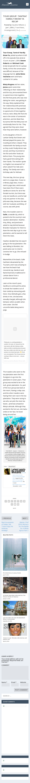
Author (5, 466)
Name (4, 682)
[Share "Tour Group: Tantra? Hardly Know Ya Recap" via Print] (18, 504)
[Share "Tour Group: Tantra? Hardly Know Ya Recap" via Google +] (11, 501)
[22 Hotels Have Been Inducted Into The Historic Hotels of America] (15, 585)
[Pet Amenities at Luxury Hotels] (15, 554)
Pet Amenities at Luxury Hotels (12, 573)
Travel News (19, 27)
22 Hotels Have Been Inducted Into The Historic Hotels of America (14, 596)
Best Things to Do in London (19, 484)
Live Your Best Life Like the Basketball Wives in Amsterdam (14, 618)
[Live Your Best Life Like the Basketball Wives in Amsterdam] (15, 608)
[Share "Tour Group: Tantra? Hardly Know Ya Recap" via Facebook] (5, 501)
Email (13, 682)
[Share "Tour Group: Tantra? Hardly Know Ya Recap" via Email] (15, 504)
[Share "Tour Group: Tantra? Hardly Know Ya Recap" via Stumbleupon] (11, 504)
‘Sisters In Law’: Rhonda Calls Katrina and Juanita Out (15, 638)
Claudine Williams (18, 25)
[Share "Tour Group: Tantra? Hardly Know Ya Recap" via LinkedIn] (21, 501)
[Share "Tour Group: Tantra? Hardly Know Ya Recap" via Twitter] (8, 501)
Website (23, 682)
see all (23, 472)
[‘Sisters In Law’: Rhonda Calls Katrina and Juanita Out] (15, 629)
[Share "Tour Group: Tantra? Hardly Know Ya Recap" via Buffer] (24, 501)
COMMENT (5, 665)
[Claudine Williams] (7, 474)
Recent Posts (12, 466)
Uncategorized (9, 30)
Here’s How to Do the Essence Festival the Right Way (19, 476)
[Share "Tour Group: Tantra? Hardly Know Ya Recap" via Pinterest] (18, 501)
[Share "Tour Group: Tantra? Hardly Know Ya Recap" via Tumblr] (15, 501)
